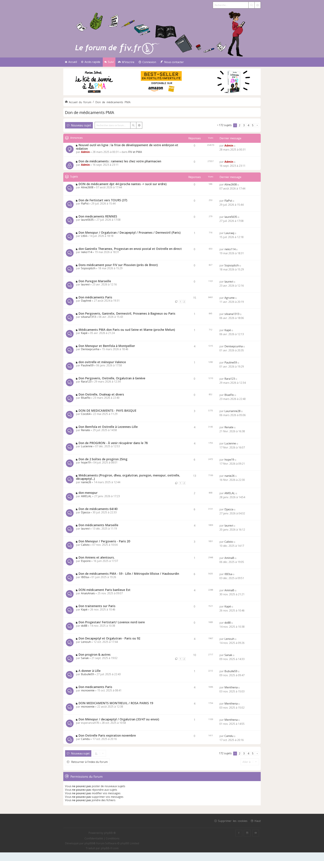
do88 (84, 625)
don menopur (88, 493)
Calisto (85, 545)
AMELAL (86, 496)
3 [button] (244, 125)
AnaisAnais (88, 593)
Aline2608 (87, 187)
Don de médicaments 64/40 (97, 509)
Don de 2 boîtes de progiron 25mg (102, 459)
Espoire (86, 561)
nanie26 (86, 482)
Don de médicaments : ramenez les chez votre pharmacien (119, 161)
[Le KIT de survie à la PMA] (162, 94)
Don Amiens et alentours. (96, 557)
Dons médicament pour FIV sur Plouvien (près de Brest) (118, 265)
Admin (85, 152)
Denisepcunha (90, 349)
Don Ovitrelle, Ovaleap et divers (101, 394)
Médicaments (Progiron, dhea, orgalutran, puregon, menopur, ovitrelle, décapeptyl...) (128, 477)
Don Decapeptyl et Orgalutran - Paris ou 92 (109, 638)
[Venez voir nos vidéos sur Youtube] (255, 833)
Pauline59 (87, 365)
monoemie (87, 690)
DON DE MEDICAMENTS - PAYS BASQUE (107, 410)
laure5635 (87, 220)
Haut (257, 820)
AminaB (229, 558)
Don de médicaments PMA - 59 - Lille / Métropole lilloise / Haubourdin (128, 574)
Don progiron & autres (94, 654)
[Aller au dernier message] (235, 145)
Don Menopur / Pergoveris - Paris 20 (104, 541)
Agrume (229, 298)
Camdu (85, 739)
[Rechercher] (251, 5)
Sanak (85, 658)
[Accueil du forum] (162, 33)
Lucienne (86, 446)
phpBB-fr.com (109, 848)
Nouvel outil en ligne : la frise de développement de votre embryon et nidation (127, 147)
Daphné (86, 300)
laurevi (85, 284)
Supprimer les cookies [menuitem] (232, 820)
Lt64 (84, 236)
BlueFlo (85, 398)
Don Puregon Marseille (94, 281)
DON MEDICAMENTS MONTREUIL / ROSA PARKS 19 (115, 703)
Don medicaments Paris (95, 687)
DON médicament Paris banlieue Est (104, 590)
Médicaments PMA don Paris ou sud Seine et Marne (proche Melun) (126, 330)
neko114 (86, 252)
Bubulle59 (87, 674)
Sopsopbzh (88, 268)
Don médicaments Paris (95, 297)
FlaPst (85, 203)
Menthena (231, 687)
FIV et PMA (135, 152)
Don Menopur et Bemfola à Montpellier (106, 346)
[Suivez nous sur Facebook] (238, 833)
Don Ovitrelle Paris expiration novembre (107, 735)
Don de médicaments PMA (89, 112)
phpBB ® (110, 833)
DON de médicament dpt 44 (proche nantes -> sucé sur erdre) (122, 184)
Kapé (84, 333)
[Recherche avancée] (257, 5)
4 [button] (248, 125)
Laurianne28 (232, 411)
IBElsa (85, 577)
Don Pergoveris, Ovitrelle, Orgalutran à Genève (111, 378)
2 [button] (239, 125)
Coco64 (85, 414)
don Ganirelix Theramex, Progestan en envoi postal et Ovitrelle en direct (130, 249)
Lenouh (86, 642)
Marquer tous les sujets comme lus (194, 125)
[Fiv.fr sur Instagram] (247, 833)
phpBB (88, 843)
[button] (257, 125)
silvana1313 (88, 317)
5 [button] (252, 125)
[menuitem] (126, 62)
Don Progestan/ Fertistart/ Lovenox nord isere (111, 622)
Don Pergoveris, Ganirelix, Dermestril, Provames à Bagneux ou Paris (126, 313)
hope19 (86, 462)
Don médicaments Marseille (98, 525)
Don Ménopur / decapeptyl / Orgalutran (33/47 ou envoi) (118, 719)
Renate (85, 430)
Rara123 (86, 381)
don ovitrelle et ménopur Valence (102, 362)
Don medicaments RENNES (97, 216)
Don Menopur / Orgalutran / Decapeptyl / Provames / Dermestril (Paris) (129, 232)
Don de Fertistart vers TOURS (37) (102, 200)
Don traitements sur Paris (96, 606)
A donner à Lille (89, 671)
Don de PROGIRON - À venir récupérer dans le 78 (113, 443)
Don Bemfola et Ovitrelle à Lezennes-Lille (108, 427)
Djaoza (85, 512)
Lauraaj (229, 233)
